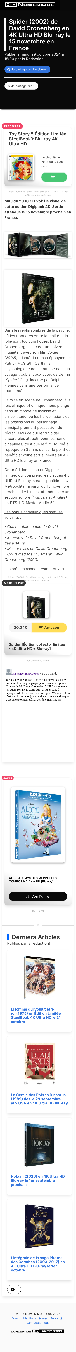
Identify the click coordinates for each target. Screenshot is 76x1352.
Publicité (56, 1318)
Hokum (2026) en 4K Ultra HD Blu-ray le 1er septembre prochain (38, 1180)
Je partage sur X (21, 86)
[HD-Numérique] (30, 5)
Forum (16, 1318)
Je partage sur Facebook (27, 69)
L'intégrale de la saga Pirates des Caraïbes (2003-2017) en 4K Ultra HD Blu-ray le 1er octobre (38, 1264)
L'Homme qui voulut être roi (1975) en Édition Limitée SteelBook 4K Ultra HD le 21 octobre (36, 1015)
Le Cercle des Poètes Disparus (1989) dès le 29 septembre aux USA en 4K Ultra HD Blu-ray (39, 1099)
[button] (71, 5)
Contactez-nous (38, 1322)
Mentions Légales (35, 1318)
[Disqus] (38, 713)
